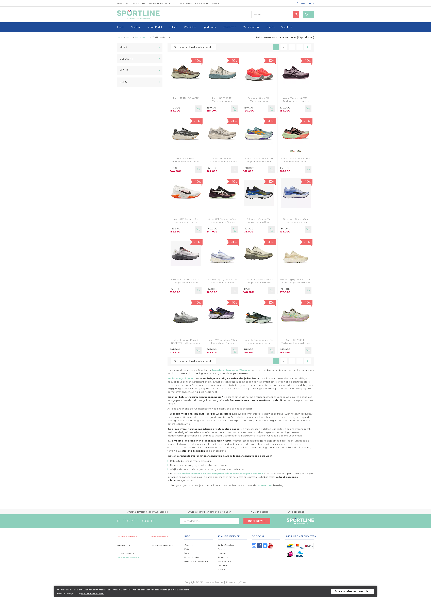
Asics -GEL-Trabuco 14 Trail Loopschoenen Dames (222, 220)
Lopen (121, 27)
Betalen (221, 549)
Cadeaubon (201, 3)
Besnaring (186, 3)
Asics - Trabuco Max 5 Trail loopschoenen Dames (259, 160)
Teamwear (122, 3)
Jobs (186, 553)
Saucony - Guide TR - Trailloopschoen (259, 99)
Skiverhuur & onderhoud (162, 3)
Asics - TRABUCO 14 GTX (186, 98)
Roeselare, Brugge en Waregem (231, 370)
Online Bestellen (226, 545)
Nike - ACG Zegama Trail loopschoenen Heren (186, 220)
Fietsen (173, 27)
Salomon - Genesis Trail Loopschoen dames (295, 220)
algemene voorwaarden (92, 593)
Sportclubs (138, 3)
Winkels (216, 3)
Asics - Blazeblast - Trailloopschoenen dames (222, 160)
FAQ (186, 549)
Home (120, 37)
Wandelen (190, 27)
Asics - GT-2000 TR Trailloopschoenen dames (295, 341)
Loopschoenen (142, 37)
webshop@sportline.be (128, 557)
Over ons (188, 545)
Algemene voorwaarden (196, 561)
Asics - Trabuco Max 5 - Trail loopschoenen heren (295, 160)
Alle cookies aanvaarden (352, 591)
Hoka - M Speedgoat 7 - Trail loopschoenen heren (259, 341)
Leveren (222, 553)
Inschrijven (257, 521)
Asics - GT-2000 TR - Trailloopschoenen (222, 99)
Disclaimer (223, 565)
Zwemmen (229, 27)
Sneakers (286, 27)
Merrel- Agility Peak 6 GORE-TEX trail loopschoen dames (295, 281)
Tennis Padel (154, 27)
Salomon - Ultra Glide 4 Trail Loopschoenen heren (186, 281)
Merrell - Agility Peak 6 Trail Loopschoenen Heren (258, 281)
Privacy (221, 569)
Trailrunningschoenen (181, 378)
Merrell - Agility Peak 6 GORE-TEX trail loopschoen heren (186, 343)
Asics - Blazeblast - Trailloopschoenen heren (185, 160)
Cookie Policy (224, 561)
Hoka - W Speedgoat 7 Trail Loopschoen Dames (222, 341)
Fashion (270, 27)
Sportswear (209, 27)
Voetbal (135, 27)
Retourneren (224, 557)
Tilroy (243, 582)
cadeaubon (264, 485)
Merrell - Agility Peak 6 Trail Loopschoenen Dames (222, 281)
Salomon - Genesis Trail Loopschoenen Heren (259, 220)
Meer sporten (251, 27)
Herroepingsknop (192, 557)
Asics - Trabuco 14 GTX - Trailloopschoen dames (295, 99)
